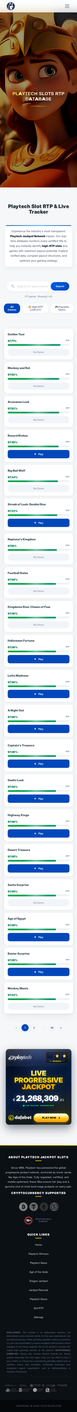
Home (38, 1244)
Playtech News (38, 1262)
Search (60, 286)
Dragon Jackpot (38, 1280)
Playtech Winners (38, 1253)
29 (52, 1027)
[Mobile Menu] (67, 6)
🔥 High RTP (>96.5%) (35, 308)
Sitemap (38, 1317)
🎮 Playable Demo (62, 308)
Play (38, 454)
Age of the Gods (38, 1271)
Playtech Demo (38, 1299)
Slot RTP (39, 1308)
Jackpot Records (38, 1289)
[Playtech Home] (11, 6)
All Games (12, 308)
